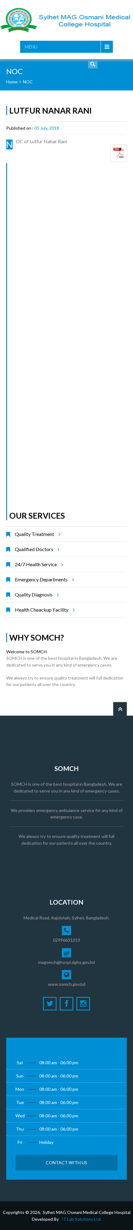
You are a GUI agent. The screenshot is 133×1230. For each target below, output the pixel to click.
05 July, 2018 (46, 128)
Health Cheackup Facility (41, 610)
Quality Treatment (34, 534)
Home (12, 81)
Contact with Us (66, 1162)
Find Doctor (92, 64)
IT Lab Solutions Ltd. (81, 1219)
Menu (31, 46)
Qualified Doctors (34, 549)
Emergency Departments (41, 579)
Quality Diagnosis (34, 594)
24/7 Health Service (36, 564)
